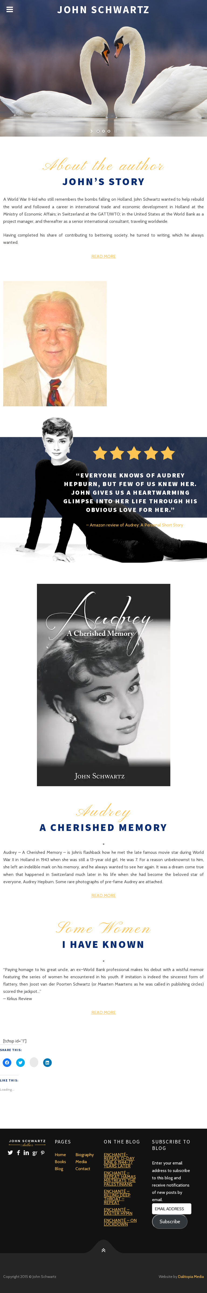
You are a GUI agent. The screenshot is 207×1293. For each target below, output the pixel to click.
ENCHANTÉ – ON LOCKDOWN (120, 1222)
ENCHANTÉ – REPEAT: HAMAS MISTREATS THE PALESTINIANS (120, 1178)
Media (81, 1161)
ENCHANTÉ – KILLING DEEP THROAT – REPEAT (117, 1197)
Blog (59, 1168)
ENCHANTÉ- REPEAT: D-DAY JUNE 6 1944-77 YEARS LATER (119, 1160)
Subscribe (170, 1222)
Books (60, 1161)
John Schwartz (103, 9)
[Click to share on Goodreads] (34, 1062)
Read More (103, 256)
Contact (82, 1168)
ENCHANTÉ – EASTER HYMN (118, 1211)
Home (60, 1154)
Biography (84, 1154)
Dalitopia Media (191, 1276)
